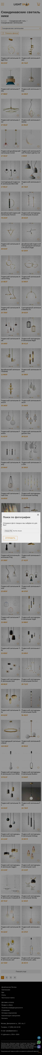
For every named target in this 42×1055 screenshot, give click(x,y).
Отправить (10, 538)
